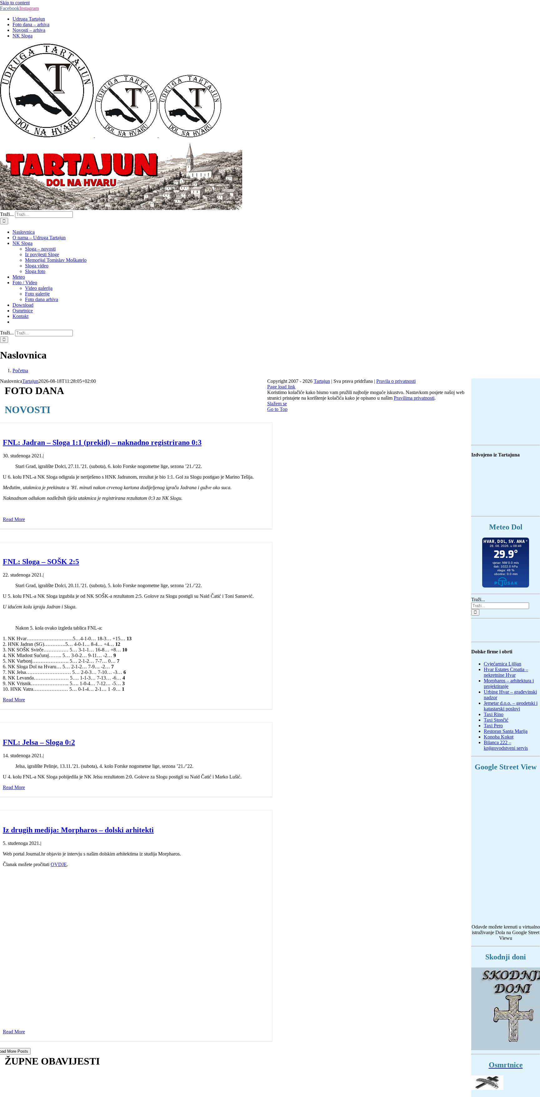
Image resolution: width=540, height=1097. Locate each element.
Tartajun (30, 381)
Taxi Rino (493, 714)
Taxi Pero (493, 725)
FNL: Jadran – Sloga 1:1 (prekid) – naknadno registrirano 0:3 (102, 442)
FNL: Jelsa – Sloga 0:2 (39, 742)
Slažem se (277, 403)
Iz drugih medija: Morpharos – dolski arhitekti (78, 830)
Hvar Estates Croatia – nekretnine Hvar (506, 672)
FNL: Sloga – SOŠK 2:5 (41, 562)
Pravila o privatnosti (396, 381)
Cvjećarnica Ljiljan (502, 663)
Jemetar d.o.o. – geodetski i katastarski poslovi (511, 705)
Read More (14, 519)
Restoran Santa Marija (506, 731)
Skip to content (15, 2)
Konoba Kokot (498, 736)
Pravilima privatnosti (414, 398)
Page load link (281, 386)
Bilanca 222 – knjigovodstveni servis (506, 745)
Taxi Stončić (496, 720)
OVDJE (59, 864)
